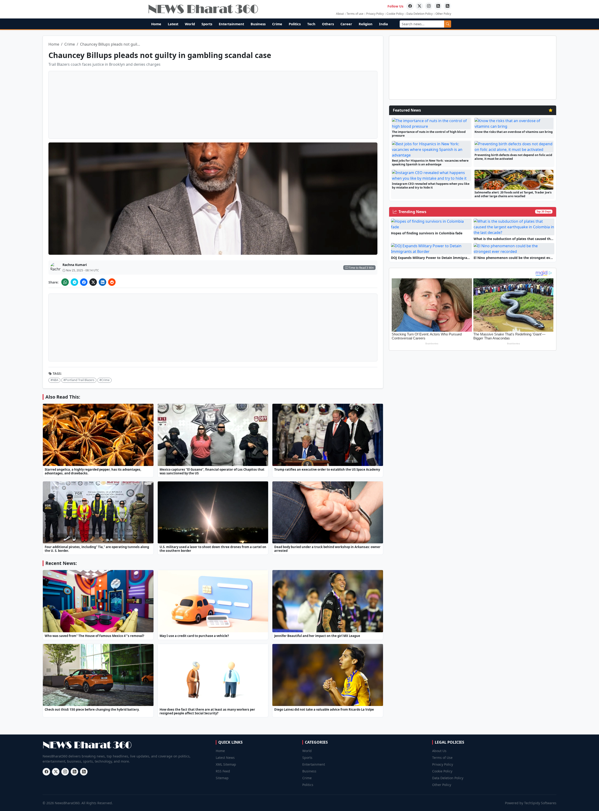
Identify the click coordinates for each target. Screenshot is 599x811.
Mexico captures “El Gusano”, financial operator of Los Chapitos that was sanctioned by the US (212, 471)
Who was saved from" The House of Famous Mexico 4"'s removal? (94, 636)
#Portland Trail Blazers (78, 380)
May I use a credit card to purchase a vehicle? (194, 636)
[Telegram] (74, 282)
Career (346, 24)
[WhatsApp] (65, 282)
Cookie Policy (395, 14)
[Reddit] (112, 282)
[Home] (203, 9)
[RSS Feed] (438, 6)
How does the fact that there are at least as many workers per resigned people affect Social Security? (207, 711)
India (383, 24)
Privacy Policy (375, 14)
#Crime (104, 380)
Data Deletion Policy (419, 14)
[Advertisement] (579, 86)
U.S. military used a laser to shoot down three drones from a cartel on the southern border (213, 549)
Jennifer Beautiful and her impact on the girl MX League (317, 636)
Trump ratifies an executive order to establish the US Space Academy (327, 469)
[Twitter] (419, 6)
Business (258, 24)
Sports (206, 24)
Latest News (225, 757)
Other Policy (443, 14)
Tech (311, 24)
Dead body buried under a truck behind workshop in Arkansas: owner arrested (327, 549)
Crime (277, 24)
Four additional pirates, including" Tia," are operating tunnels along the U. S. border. (97, 549)
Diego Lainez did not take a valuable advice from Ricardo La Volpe (324, 709)
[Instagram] (428, 6)
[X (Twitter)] (93, 282)
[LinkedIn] (102, 282)
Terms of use (355, 14)
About (340, 14)
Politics (295, 24)
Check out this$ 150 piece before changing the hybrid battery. (92, 709)
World (190, 24)
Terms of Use (442, 757)
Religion (366, 24)
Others (328, 24)
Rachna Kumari (74, 264)
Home (156, 24)
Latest (173, 24)
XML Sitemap (226, 764)
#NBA (54, 380)
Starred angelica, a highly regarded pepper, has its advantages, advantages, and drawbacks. (93, 471)
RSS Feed (223, 771)
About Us (439, 751)
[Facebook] (410, 6)
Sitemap (222, 778)
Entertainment (231, 24)
